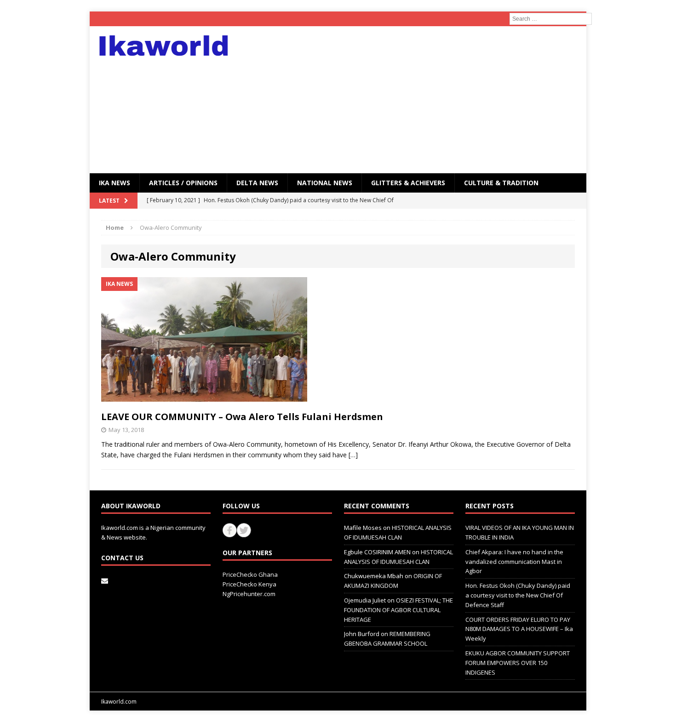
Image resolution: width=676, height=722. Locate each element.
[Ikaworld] (168, 45)
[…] (353, 454)
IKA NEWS (114, 182)
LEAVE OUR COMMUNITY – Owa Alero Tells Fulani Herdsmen (242, 416)
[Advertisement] (418, 99)
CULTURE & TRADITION (501, 182)
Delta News (257, 182)
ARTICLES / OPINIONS (183, 182)
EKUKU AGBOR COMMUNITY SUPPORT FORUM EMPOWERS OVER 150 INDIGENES (517, 663)
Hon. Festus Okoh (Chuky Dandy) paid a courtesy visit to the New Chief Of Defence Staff (517, 595)
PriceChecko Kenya (249, 584)
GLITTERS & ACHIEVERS (408, 182)
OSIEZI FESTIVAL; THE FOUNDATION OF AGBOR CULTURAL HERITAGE (398, 610)
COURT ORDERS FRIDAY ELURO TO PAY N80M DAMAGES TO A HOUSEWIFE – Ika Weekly (519, 629)
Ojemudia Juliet (365, 600)
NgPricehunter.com (249, 594)
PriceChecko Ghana (250, 574)
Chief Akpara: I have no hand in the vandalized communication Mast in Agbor (514, 561)
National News (324, 182)
